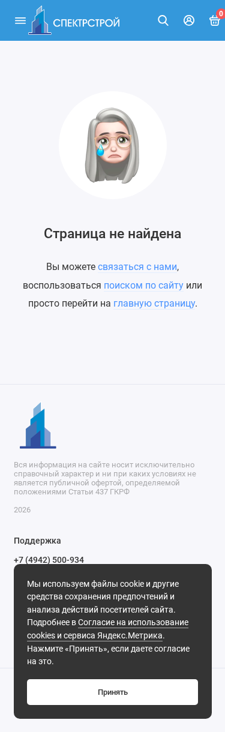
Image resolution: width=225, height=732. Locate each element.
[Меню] (20, 20)
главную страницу (154, 303)
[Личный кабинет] (189, 20)
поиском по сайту (144, 285)
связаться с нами (137, 266)
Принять (113, 692)
